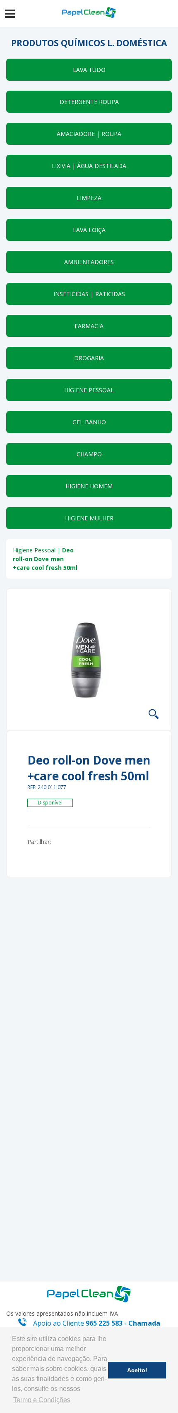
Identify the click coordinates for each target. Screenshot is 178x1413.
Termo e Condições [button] (41, 1399)
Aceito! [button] (137, 1370)
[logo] (89, 12)
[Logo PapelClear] (89, 1293)
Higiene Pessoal (34, 550)
